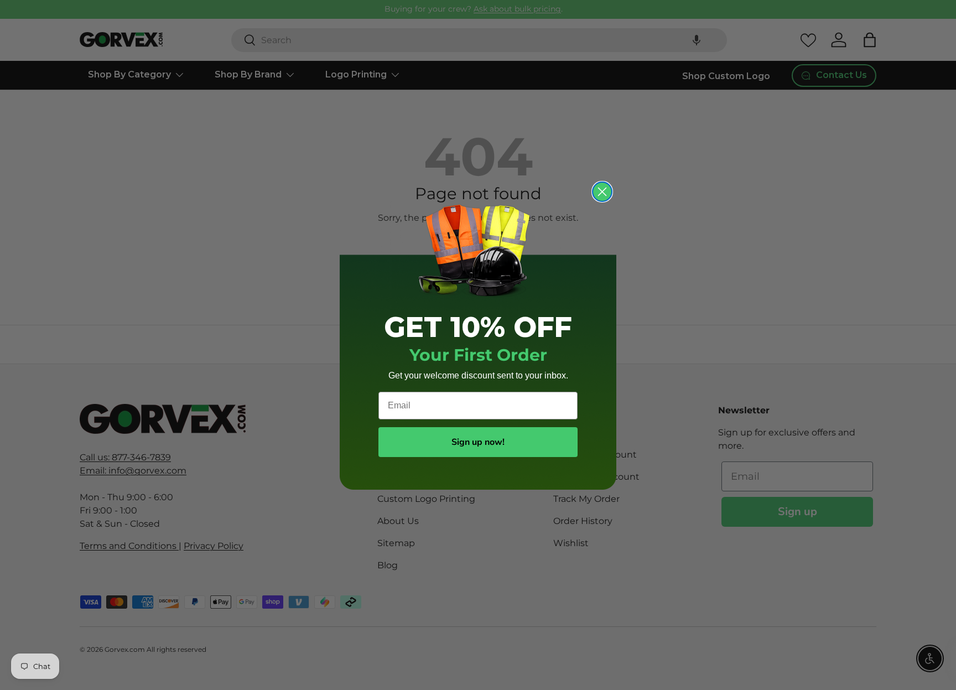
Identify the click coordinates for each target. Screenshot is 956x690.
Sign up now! (478, 442)
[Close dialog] (602, 191)
